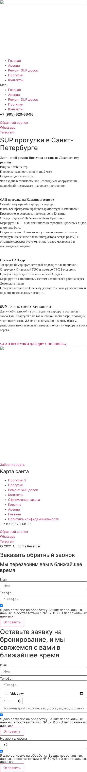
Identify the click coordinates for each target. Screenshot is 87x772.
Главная (14, 61)
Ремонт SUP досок (23, 70)
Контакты (15, 80)
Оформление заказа (24, 500)
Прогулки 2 (17, 480)
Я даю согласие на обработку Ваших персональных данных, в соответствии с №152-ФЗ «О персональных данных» (43, 613)
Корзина (14, 504)
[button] (43, 84)
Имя (3, 579)
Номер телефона (13, 738)
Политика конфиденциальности (33, 519)
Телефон (6, 592)
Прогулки (15, 75)
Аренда (14, 65)
